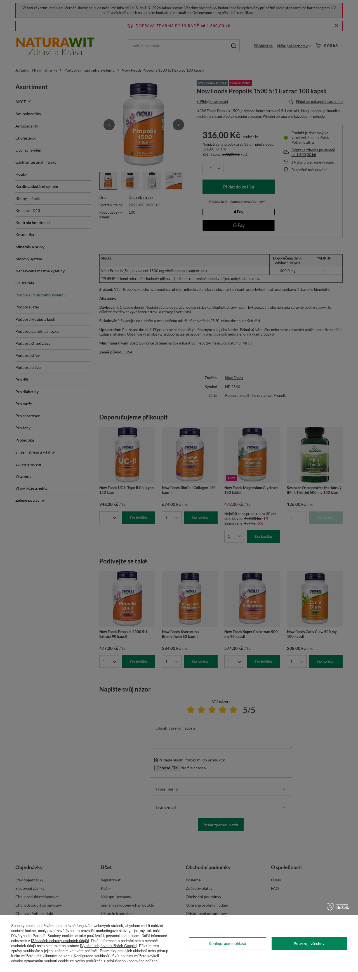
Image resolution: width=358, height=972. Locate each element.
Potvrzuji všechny (309, 943)
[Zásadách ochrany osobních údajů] (60, 941)
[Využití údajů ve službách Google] (108, 946)
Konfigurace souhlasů (227, 943)
